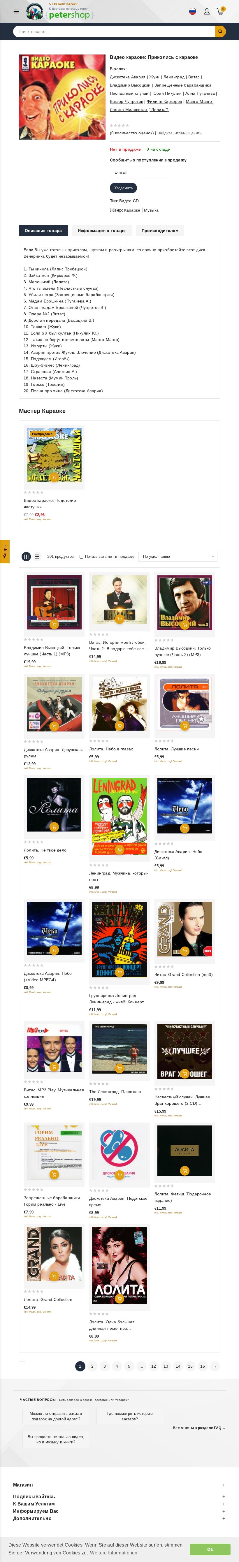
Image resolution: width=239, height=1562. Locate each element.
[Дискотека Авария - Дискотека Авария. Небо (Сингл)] (184, 805)
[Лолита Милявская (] (119, 704)
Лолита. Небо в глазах (111, 749)
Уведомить (123, 188)
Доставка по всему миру (70, 8)
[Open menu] (17, 11)
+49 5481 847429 (65, 4)
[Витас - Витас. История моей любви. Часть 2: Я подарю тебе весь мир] (119, 599)
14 (178, 1366)
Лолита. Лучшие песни (176, 749)
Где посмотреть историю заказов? (130, 1416)
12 (153, 1366)
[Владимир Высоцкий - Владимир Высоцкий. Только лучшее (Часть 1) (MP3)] (54, 602)
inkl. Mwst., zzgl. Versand (38, 519)
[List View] (37, 556)
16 (202, 1366)
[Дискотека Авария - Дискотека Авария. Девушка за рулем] (54, 704)
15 (190, 1366)
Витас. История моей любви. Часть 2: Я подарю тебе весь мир (117, 648)
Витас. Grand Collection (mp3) (183, 974)
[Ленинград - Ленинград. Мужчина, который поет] (119, 816)
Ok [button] (210, 1549)
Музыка (151, 210)
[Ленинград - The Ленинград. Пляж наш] (119, 1049)
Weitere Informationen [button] (113, 1552)
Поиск (220, 31)
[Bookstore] (60, 11)
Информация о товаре (102, 230)
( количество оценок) (132, 133)
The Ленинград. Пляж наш (115, 1091)
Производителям (160, 230)
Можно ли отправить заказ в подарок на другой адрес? (56, 1416)
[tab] (43, 230)
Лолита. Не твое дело (45, 850)
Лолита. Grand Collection (48, 1299)
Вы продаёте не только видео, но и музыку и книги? (56, 1439)
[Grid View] (26, 556)
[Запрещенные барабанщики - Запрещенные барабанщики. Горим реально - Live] (54, 1152)
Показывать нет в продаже (109, 556)
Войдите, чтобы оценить (180, 133)
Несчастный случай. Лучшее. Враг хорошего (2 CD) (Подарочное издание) (182, 1103)
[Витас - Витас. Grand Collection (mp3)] (184, 929)
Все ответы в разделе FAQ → (199, 1428)
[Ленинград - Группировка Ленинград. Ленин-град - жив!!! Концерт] (119, 939)
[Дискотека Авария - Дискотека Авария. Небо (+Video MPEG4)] (54, 928)
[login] (207, 11)
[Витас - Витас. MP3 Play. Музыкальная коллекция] (54, 1048)
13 (166, 1366)
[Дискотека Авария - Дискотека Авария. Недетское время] (119, 1152)
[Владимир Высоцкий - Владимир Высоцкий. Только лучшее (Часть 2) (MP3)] (184, 602)
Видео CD (129, 200)
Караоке (132, 210)
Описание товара (43, 230)
